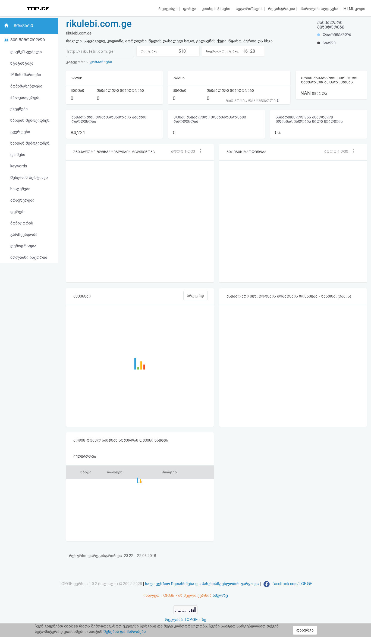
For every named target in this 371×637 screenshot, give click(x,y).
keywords (18, 166)
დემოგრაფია (23, 246)
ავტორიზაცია (250, 9)
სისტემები (20, 189)
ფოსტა (190, 9)
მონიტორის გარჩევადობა (23, 229)
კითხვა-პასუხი (216, 9)
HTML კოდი (354, 9)
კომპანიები (101, 62)
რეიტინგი (168, 9)
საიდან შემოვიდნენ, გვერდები (30, 126)
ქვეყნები (19, 109)
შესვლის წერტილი (29, 177)
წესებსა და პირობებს (124, 631)
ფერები (18, 212)
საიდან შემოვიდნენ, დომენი (30, 149)
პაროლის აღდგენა (320, 9)
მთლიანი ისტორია (28, 257)
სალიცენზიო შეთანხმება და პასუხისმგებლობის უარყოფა (202, 584)
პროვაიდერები (25, 97)
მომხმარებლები (26, 86)
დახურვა (305, 630)
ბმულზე (220, 595)
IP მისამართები (25, 75)
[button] (185, 151)
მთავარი (23, 25)
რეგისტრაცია (282, 9)
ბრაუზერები (22, 200)
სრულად (195, 295)
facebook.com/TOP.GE (291, 584)
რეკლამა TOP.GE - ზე (185, 619)
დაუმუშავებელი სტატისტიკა (26, 57)
